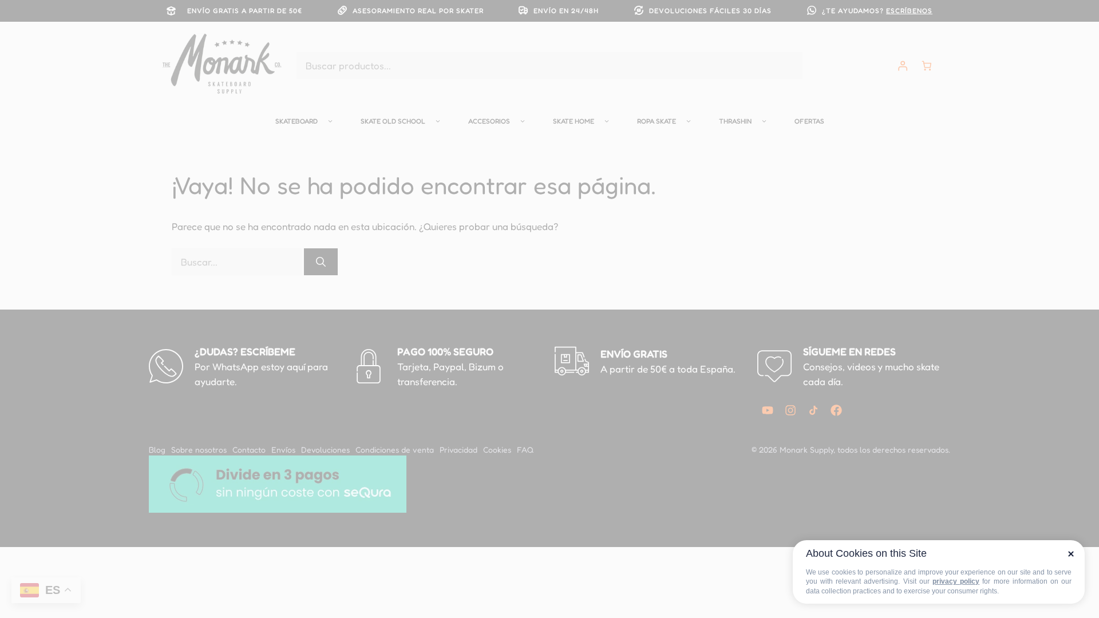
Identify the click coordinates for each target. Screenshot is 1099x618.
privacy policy (955, 581)
